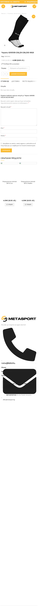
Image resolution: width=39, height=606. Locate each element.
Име (2, 128)
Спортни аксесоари (14, 13)
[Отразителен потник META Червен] (28, 171)
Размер (3, 68)
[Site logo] (19, 6)
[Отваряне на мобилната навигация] (3, 6)
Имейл (3, 135)
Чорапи (24, 13)
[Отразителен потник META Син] (9, 171)
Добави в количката (18, 74)
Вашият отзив (6, 107)
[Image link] (18, 318)
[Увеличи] (5, 45)
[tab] (5, 81)
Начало (3, 13)
